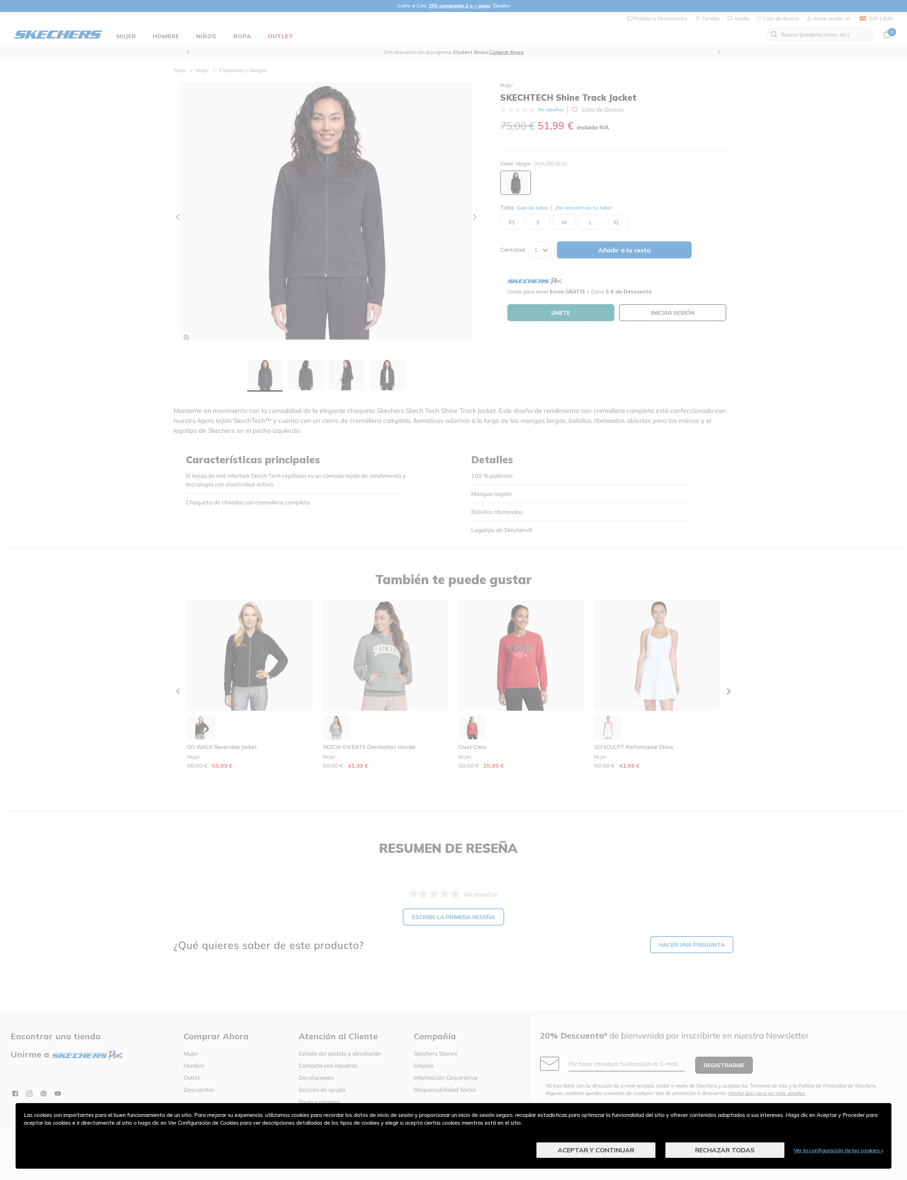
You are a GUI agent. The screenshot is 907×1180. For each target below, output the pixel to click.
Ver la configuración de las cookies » (839, 1150)
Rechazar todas (725, 1150)
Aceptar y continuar (596, 1150)
